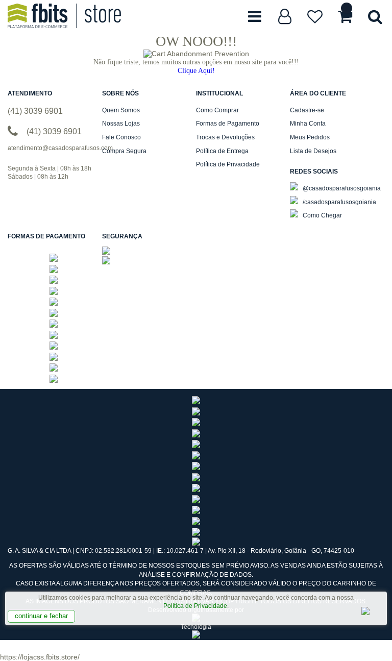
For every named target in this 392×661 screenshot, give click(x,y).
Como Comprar (217, 110)
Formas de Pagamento (227, 123)
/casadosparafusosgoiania (338, 202)
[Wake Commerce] (196, 636)
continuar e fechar (41, 616)
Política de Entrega (222, 151)
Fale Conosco (121, 137)
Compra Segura (124, 151)
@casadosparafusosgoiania (341, 188)
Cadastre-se (307, 110)
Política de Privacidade (195, 605)
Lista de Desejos (313, 151)
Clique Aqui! (196, 71)
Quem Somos (121, 110)
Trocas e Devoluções (225, 137)
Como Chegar (321, 215)
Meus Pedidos (310, 137)
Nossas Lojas (121, 123)
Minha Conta (308, 123)
